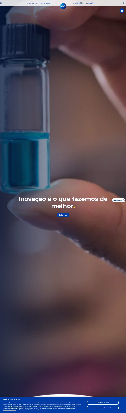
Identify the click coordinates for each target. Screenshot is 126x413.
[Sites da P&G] (123, 213)
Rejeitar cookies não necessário (103, 407)
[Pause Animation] (122, 10)
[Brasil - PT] (1, 3)
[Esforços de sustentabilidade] (123, 208)
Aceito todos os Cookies (103, 402)
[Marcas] (123, 204)
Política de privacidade (17, 408)
